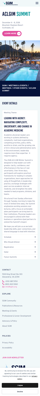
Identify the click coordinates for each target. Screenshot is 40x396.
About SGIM (7, 326)
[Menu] (36, 3)
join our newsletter (13, 358)
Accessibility (7, 348)
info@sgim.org (11, 287)
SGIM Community (9, 301)
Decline (20, 392)
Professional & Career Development (16, 316)
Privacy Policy (8, 343)
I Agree (20, 385)
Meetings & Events (9, 311)
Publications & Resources (12, 306)
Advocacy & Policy (9, 321)
